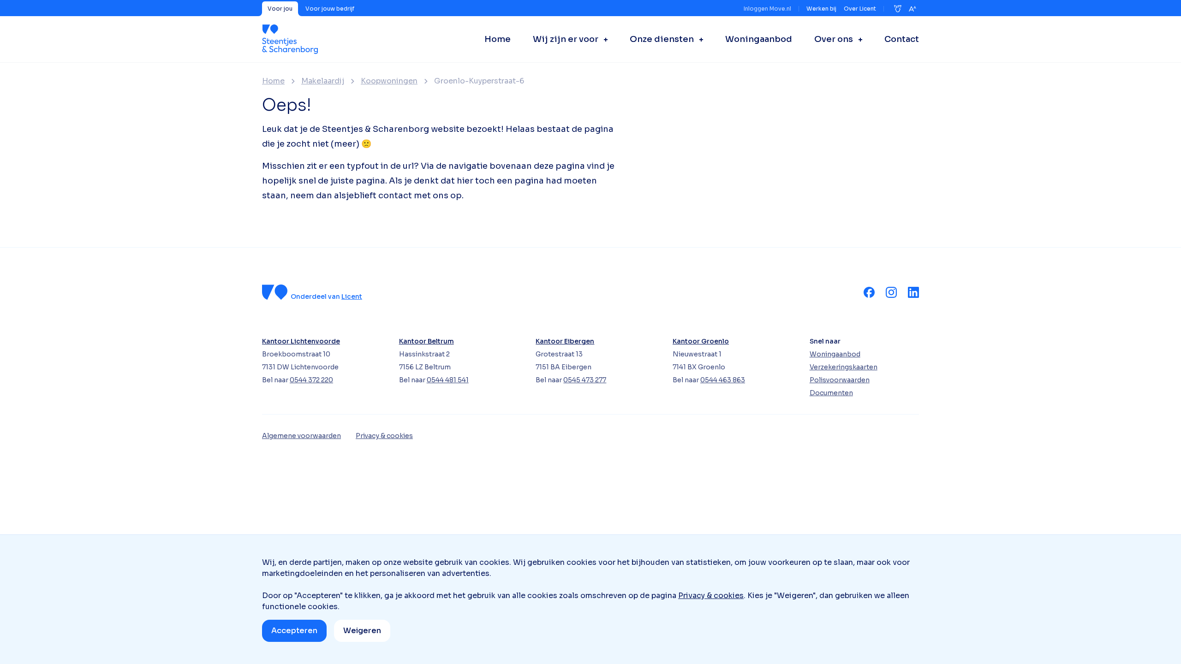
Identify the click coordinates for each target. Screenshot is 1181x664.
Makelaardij (322, 81)
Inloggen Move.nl (767, 8)
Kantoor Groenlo (701, 341)
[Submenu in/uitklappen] (603, 39)
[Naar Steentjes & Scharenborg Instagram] (891, 292)
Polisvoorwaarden (840, 380)
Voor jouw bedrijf (329, 8)
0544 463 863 (722, 380)
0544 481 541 (448, 380)
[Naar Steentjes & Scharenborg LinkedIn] (913, 292)
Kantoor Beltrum (426, 341)
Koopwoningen (389, 81)
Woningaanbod (835, 354)
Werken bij (821, 8)
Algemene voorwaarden (301, 436)
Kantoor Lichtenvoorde (301, 341)
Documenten (831, 393)
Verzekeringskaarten (843, 367)
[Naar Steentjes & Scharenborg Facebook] (869, 292)
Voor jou (280, 8)
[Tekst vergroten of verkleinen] (912, 8)
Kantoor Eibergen (565, 341)
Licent (351, 296)
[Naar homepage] (290, 39)
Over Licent (860, 8)
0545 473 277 (584, 380)
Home (273, 81)
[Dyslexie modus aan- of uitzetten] (897, 8)
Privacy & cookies (711, 595)
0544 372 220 (311, 380)
